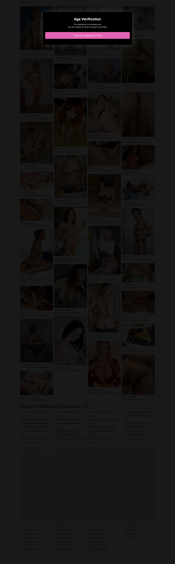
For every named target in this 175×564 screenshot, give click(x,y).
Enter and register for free (87, 35)
